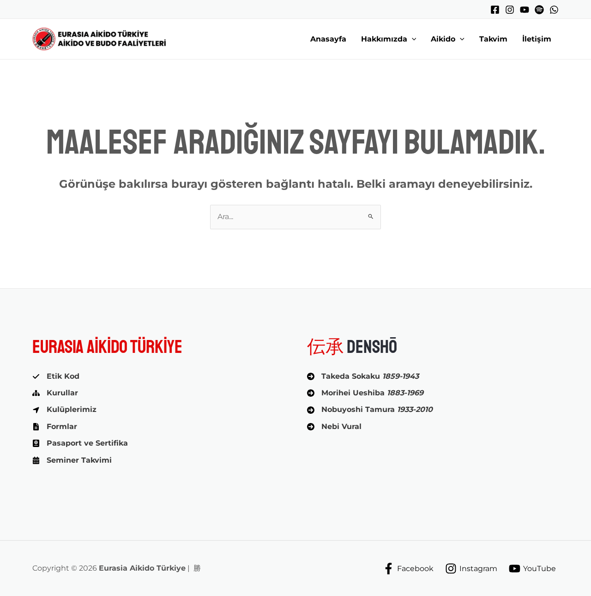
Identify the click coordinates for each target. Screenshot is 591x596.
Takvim (493, 39)
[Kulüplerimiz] (64, 410)
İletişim (536, 39)
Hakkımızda (384, 39)
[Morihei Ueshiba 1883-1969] (365, 393)
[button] (411, 39)
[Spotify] (539, 9)
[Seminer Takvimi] (72, 460)
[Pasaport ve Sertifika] (80, 443)
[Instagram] (509, 9)
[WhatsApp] (554, 9)
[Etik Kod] (55, 376)
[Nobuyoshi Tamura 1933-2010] (370, 410)
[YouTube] (524, 9)
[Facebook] (495, 9)
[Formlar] (54, 427)
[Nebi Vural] (334, 427)
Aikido (443, 39)
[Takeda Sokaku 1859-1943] (363, 376)
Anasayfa (328, 39)
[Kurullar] (55, 393)
